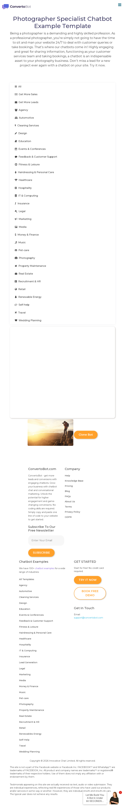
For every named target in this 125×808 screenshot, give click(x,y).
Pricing (69, 486)
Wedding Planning (29, 320)
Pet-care (23, 250)
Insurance (23, 203)
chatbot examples (44, 568)
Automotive (26, 117)
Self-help (23, 304)
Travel (22, 312)
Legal (21, 211)
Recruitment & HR (29, 281)
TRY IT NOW (88, 580)
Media (22, 226)
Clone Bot (86, 434)
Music (22, 242)
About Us (70, 501)
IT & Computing (28, 195)
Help (67, 475)
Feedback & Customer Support (37, 156)
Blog (67, 491)
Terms (68, 506)
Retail (21, 289)
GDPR (68, 517)
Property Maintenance (32, 265)
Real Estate (25, 273)
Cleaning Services (28, 125)
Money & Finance (28, 234)
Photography (26, 258)
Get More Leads (28, 102)
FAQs (68, 496)
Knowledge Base (74, 480)
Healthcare (25, 180)
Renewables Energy (30, 733)
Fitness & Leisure (29, 164)
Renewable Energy (29, 297)
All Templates (26, 579)
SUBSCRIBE (41, 552)
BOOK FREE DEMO (90, 593)
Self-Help (24, 739)
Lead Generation (28, 662)
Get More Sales (28, 94)
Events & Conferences (32, 149)
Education (24, 141)
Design (22, 133)
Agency (23, 110)
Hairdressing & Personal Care (35, 172)
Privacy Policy (72, 512)
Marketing (24, 219)
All (19, 86)
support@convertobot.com (88, 617)
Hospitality (25, 188)
